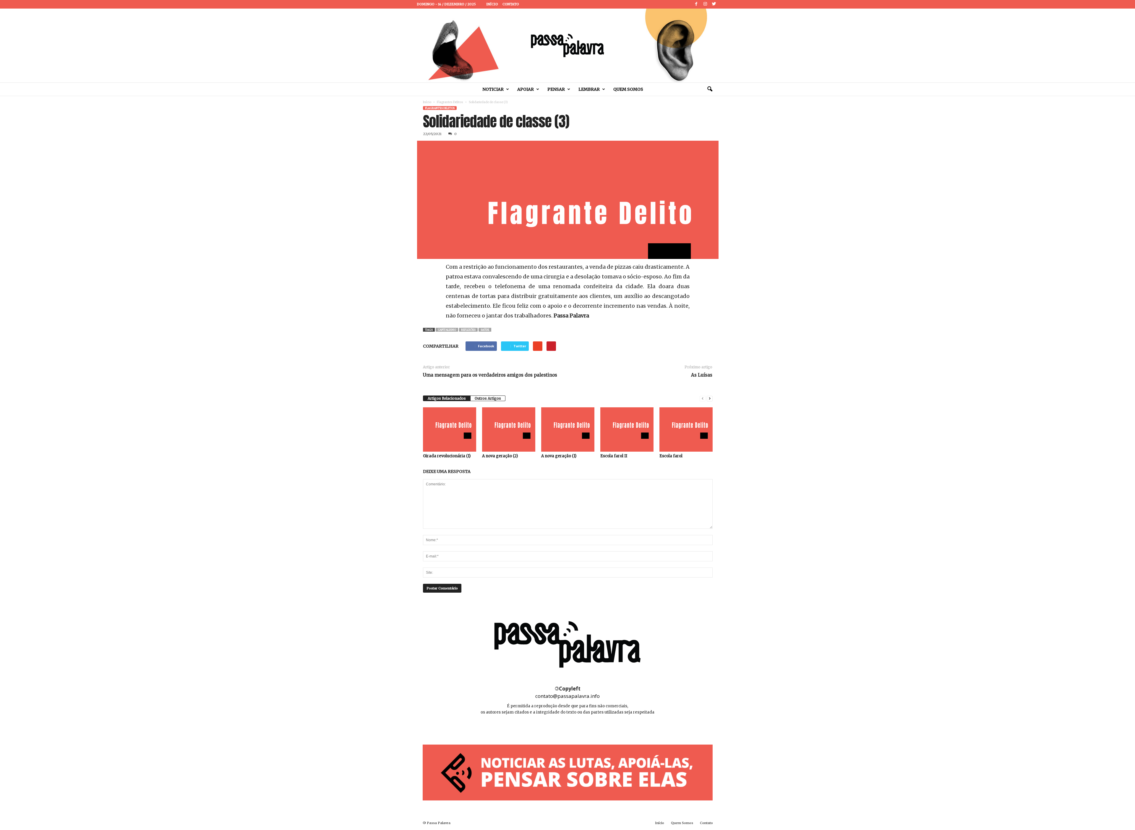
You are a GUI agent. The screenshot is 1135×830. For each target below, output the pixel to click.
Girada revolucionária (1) (447, 455)
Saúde (485, 329)
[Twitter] (714, 4)
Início (492, 4)
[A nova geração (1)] (567, 429)
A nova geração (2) (500, 455)
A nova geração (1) (558, 455)
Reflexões (468, 329)
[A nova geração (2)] (508, 429)
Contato (510, 4)
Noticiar (493, 89)
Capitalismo (447, 329)
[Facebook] (696, 4)
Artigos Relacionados (447, 398)
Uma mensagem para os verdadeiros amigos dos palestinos (490, 375)
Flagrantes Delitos (450, 102)
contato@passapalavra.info (567, 696)
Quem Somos (628, 89)
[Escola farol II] (627, 429)
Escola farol (670, 455)
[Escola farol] (686, 429)
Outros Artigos (488, 398)
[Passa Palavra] (567, 45)
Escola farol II (613, 455)
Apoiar (525, 89)
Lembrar (589, 89)
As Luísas (701, 375)
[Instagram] (705, 4)
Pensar (556, 89)
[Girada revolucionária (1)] (449, 429)
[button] (709, 89)
